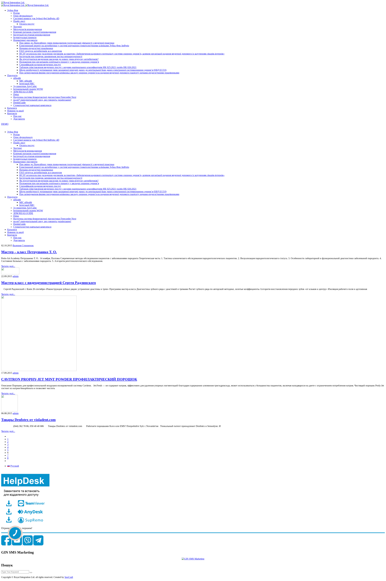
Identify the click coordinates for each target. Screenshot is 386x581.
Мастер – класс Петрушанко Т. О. (29, 252)
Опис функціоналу (23, 15)
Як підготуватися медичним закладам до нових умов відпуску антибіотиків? (58, 59)
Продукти (12, 75)
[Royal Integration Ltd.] (13, 2)
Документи (19, 119)
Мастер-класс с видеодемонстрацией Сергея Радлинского (48, 283)
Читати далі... (8, 266)
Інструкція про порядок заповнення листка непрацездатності (50, 56)
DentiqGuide (19, 102)
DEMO (4, 124)
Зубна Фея (12, 10)
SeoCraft (69, 577)
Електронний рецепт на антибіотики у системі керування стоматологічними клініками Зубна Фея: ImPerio (74, 45)
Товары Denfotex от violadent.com (28, 420)
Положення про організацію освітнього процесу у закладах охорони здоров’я (59, 62)
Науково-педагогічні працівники (36, 48)
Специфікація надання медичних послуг (40, 64)
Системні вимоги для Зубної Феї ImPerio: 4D (36, 18)
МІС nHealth (25, 81)
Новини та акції (15, 110)
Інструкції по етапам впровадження (31, 34)
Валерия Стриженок (23, 245)
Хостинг (17, 26)
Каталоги (12, 108)
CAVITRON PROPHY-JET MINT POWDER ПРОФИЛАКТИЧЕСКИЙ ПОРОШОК (69, 379)
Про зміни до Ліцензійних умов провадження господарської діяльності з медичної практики (66, 43)
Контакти (12, 113)
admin (16, 276)
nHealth (17, 78)
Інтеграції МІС (27, 83)
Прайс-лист (19, 21)
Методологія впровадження (27, 29)
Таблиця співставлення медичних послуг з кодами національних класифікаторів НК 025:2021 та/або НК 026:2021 (77, 67)
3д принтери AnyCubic (25, 86)
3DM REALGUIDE (23, 91)
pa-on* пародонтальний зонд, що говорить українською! (42, 100)
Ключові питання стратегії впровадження (34, 32)
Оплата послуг (27, 24)
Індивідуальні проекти (24, 37)
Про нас (17, 116)
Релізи (16, 13)
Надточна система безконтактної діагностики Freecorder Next (44, 97)
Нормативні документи (25, 40)
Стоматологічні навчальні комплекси (32, 105)
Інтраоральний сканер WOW (28, 89)
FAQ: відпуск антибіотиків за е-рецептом (40, 51)
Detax (16, 94)
